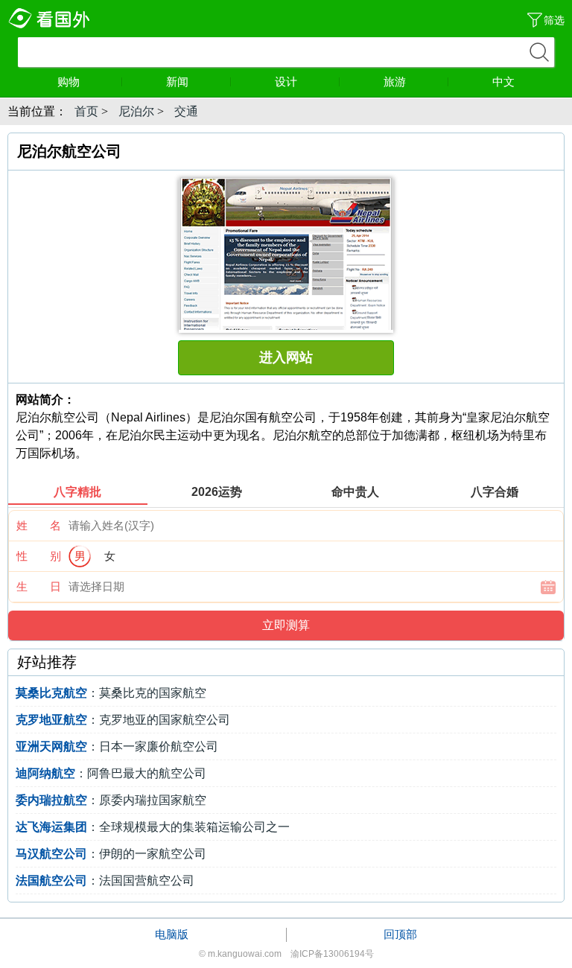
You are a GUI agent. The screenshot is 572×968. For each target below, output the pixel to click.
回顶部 (400, 934)
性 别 (38, 556)
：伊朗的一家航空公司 (111, 853)
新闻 (177, 81)
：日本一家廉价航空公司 (117, 746)
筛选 (554, 20)
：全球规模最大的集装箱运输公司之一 (153, 827)
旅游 (395, 81)
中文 (503, 81)
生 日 (38, 586)
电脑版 (171, 934)
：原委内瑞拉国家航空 (111, 800)
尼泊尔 (136, 111)
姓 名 (38, 525)
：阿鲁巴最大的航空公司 (111, 773)
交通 (186, 111)
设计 (286, 81)
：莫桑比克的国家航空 (111, 693)
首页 (86, 111)
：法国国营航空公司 (105, 880)
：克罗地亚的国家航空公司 (123, 719)
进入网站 (286, 357)
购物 (68, 81)
